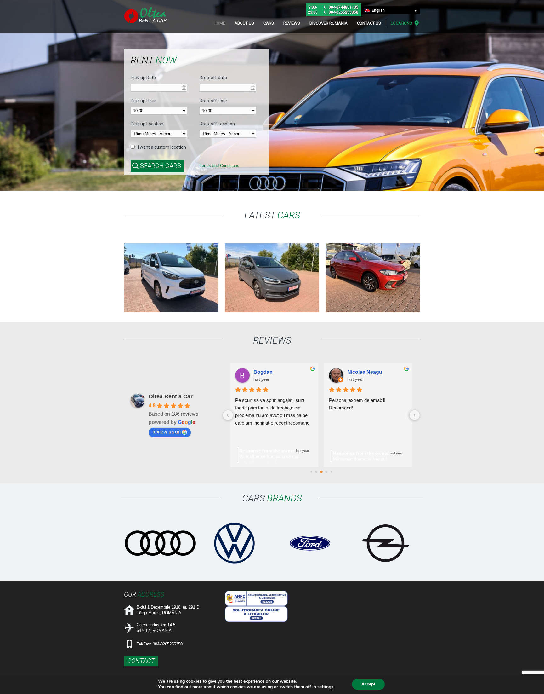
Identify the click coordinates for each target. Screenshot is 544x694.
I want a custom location (162, 147)
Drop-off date (213, 77)
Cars (269, 23)
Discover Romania (328, 23)
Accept (368, 684)
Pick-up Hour (143, 100)
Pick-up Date (143, 77)
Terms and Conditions (219, 165)
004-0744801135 (343, 7)
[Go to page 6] (326, 472)
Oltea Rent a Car (171, 396)
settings (325, 687)
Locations (401, 23)
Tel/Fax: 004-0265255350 (160, 644)
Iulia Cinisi (265, 372)
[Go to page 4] (316, 472)
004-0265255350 (343, 12)
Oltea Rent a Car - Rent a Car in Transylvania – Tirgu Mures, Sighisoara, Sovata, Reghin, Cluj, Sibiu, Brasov (146, 15)
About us (244, 23)
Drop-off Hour (213, 100)
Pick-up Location (147, 123)
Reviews (291, 23)
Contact (141, 661)
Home (219, 23)
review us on (166, 431)
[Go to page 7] (331, 472)
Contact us (369, 23)
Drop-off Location (217, 123)
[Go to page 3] (311, 472)
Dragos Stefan (364, 372)
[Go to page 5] (321, 472)
